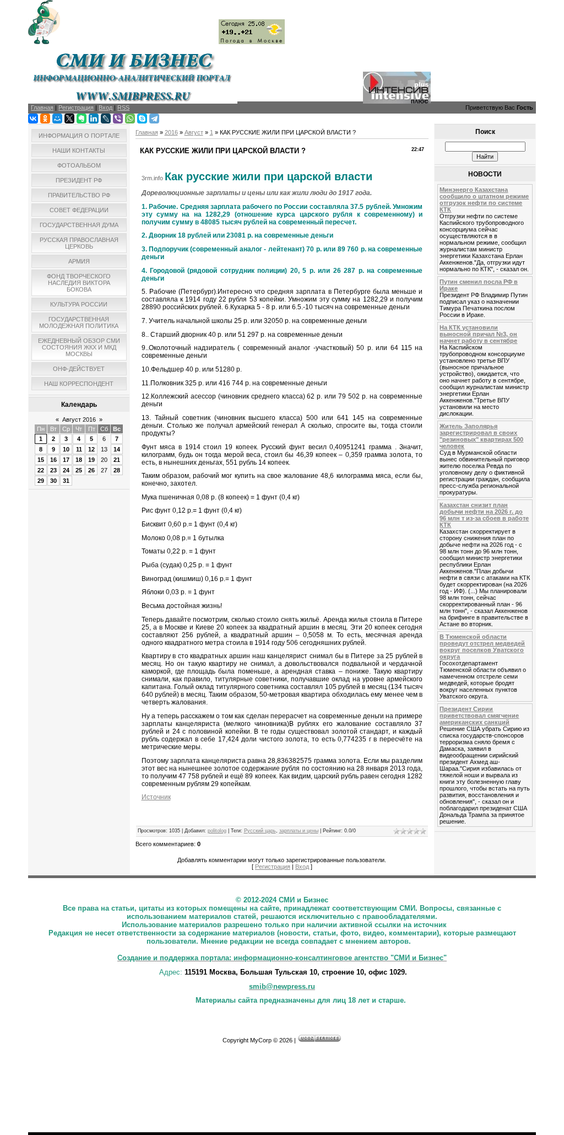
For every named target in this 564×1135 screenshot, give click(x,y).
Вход (302, 866)
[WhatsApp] (130, 118)
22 (40, 470)
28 (116, 470)
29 (40, 480)
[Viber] (118, 118)
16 (53, 459)
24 (66, 470)
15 (40, 459)
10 (66, 449)
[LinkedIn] (94, 118)
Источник (156, 797)
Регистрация (272, 866)
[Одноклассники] (45, 118)
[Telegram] (154, 118)
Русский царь (260, 830)
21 (116, 459)
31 (66, 480)
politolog (217, 830)
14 (116, 449)
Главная (146, 132)
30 (53, 480)
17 (66, 459)
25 (78, 470)
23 (53, 470)
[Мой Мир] (57, 118)
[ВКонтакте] (33, 118)
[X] (69, 118)
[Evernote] (81, 118)
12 (91, 449)
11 (79, 449)
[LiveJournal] (106, 118)
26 (91, 470)
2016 (171, 132)
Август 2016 (79, 419)
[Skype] (142, 118)
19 (91, 459)
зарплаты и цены (298, 830)
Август (194, 132)
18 (78, 459)
